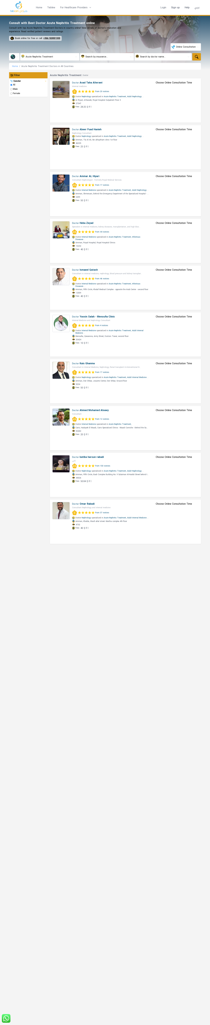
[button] (76, 7)
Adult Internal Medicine (137, 377)
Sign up (175, 7)
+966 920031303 (51, 38)
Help (187, 7)
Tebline (51, 7)
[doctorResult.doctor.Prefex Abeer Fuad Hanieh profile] (61, 136)
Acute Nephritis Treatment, (115, 96)
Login (163, 7)
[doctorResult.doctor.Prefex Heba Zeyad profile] (61, 229)
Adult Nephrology (134, 96)
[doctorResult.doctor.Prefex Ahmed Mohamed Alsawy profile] (61, 417)
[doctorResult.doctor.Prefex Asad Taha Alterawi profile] (61, 89)
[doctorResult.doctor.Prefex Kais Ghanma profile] (61, 370)
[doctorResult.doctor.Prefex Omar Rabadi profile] (61, 510)
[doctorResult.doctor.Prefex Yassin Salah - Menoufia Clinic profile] (61, 323)
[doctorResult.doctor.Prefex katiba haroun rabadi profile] (61, 463)
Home (39, 7)
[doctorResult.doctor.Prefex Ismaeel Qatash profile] (61, 276)
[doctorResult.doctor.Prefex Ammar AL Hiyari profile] (61, 183)
